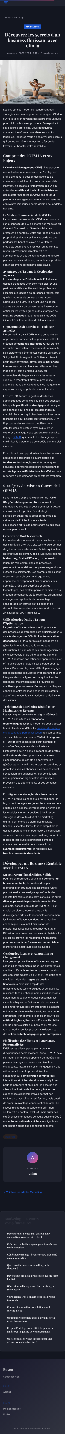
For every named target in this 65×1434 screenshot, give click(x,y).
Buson (8, 1369)
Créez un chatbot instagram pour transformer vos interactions (32, 1246)
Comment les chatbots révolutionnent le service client (29, 1309)
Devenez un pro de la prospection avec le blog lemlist (32, 1277)
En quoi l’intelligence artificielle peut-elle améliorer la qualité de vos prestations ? (30, 1330)
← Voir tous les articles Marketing (22, 1192)
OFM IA (17, 437)
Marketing (19, 17)
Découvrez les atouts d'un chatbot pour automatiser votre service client (28, 1235)
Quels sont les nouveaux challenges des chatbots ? (28, 1267)
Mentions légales (12, 1408)
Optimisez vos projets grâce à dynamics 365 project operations (31, 1319)
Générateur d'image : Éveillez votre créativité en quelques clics (32, 1256)
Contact (7, 1414)
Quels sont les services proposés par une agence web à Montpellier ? (29, 1340)
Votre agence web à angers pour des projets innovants (31, 1298)
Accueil (7, 17)
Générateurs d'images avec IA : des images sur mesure (30, 1288)
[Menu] (59, 2)
